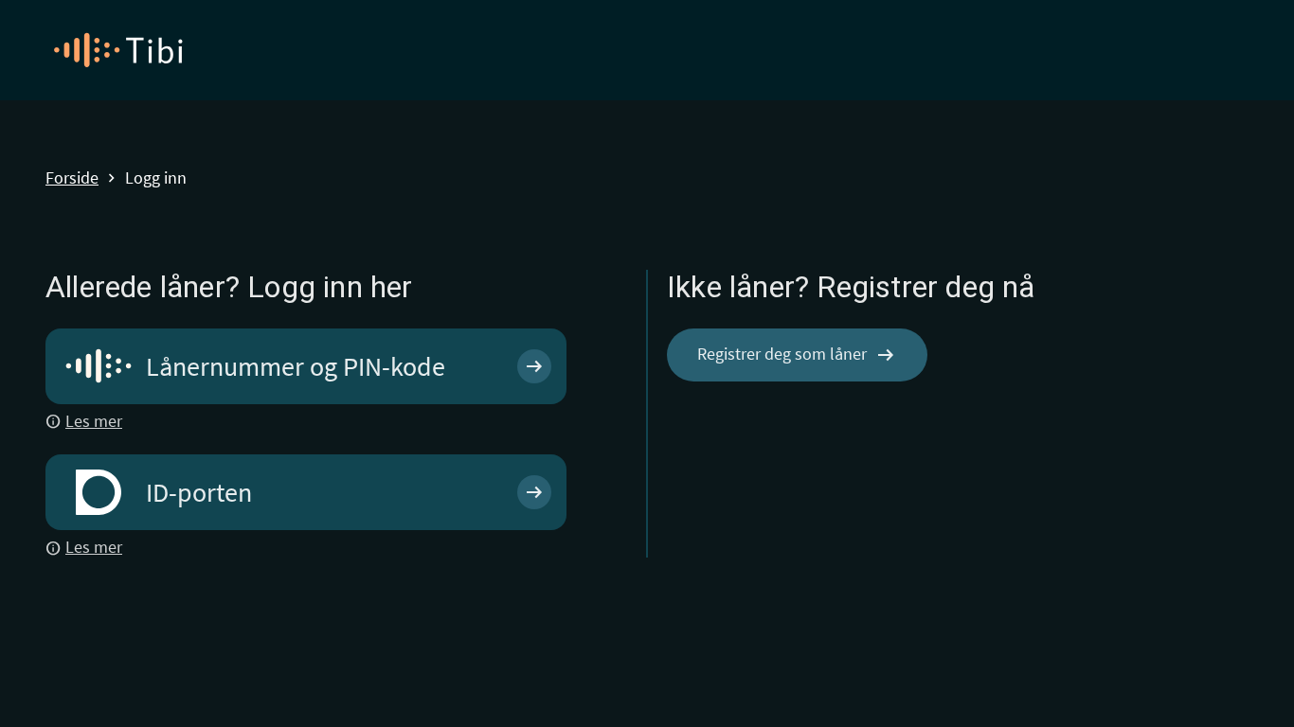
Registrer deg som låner (797, 355)
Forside (72, 178)
